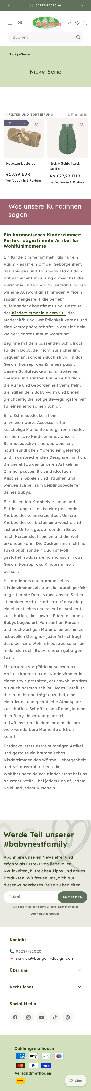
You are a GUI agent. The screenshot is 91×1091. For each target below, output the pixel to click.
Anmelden (73, 897)
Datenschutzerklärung (45, 913)
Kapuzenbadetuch (22, 163)
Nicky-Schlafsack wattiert (65, 166)
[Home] (46, 23)
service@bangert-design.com (45, 958)
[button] (10, 22)
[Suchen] (78, 37)
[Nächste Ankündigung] (82, 5)
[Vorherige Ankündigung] (9, 5)
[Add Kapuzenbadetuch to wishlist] (37, 124)
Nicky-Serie (19, 54)
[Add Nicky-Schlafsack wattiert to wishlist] (80, 124)
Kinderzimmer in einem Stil (39, 312)
